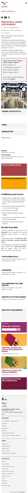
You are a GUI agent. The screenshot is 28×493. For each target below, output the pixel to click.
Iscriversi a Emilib (5, 464)
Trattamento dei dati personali (8, 433)
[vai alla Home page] (4, 4)
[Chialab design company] (18, 491)
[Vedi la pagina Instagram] (9, 17)
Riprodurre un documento (7, 473)
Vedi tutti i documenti (12, 310)
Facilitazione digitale (6, 446)
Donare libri (4, 480)
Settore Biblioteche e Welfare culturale (10, 421)
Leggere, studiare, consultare (8, 466)
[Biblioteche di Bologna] (4, 404)
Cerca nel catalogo (11, 326)
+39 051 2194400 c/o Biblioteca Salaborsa (14, 412)
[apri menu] (26, 3)
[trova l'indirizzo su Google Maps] (14, 143)
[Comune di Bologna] (4, 399)
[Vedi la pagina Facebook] (2, 17)
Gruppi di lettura (5, 443)
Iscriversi (3, 461)
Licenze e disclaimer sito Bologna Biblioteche (11, 435)
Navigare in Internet (6, 476)
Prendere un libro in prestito (8, 471)
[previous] (4, 89)
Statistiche (4, 430)
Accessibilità (4, 483)
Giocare (3, 478)
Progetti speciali (5, 448)
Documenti (4, 425)
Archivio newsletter (6, 451)
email (3, 414)
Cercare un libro (5, 468)
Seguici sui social (5, 428)
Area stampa (4, 423)
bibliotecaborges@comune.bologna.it (11, 250)
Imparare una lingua (6, 485)
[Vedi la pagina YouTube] (5, 17)
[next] (24, 89)
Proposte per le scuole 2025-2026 (9, 453)
